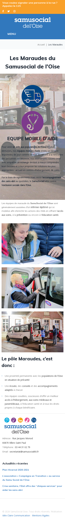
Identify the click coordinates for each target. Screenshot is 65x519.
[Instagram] (14, 11)
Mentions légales (40, 515)
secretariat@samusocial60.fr (24, 451)
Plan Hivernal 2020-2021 (15, 469)
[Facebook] (3, 11)
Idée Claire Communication (16, 515)
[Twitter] (8, 11)
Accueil (41, 44)
